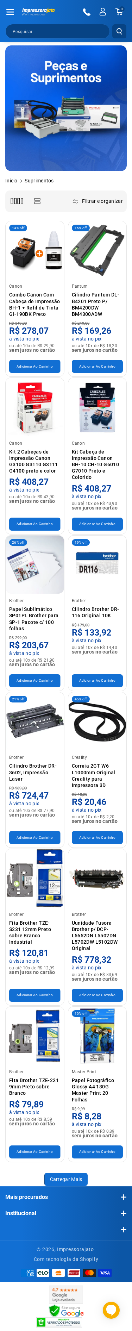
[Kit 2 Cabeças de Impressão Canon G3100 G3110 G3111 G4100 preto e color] (35, 407)
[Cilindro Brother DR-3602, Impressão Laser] (35, 721)
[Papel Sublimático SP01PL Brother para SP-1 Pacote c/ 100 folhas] (35, 565)
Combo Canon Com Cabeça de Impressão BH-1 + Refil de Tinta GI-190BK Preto (34, 304)
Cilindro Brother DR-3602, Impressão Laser (33, 772)
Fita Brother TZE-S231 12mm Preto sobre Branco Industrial (30, 932)
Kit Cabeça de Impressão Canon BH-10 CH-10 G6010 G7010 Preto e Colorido (95, 464)
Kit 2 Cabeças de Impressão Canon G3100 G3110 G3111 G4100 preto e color (33, 461)
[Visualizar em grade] (17, 201)
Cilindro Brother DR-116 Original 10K (95, 612)
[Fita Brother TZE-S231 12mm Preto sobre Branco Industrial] (35, 878)
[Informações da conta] (103, 11)
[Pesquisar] (119, 31)
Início (11, 180)
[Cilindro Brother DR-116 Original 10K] (97, 565)
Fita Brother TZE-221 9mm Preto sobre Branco (34, 1086)
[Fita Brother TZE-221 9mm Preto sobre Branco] (35, 1036)
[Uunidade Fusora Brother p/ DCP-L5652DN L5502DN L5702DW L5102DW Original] (97, 878)
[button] (10, 12)
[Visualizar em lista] (37, 201)
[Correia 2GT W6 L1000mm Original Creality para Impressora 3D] (97, 721)
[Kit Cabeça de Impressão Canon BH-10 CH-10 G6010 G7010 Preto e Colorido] (97, 407)
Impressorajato (75, 1249)
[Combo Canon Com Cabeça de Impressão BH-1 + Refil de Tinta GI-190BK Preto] (35, 250)
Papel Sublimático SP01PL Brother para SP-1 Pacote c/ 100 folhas (34, 618)
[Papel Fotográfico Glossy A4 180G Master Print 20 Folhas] (97, 1036)
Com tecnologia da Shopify (66, 1259)
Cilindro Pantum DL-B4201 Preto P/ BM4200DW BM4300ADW (96, 304)
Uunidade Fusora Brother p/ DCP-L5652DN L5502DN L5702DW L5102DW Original (95, 935)
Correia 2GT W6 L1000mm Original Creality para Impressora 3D (93, 775)
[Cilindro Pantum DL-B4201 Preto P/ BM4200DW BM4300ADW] (97, 250)
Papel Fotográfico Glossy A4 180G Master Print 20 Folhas (93, 1089)
